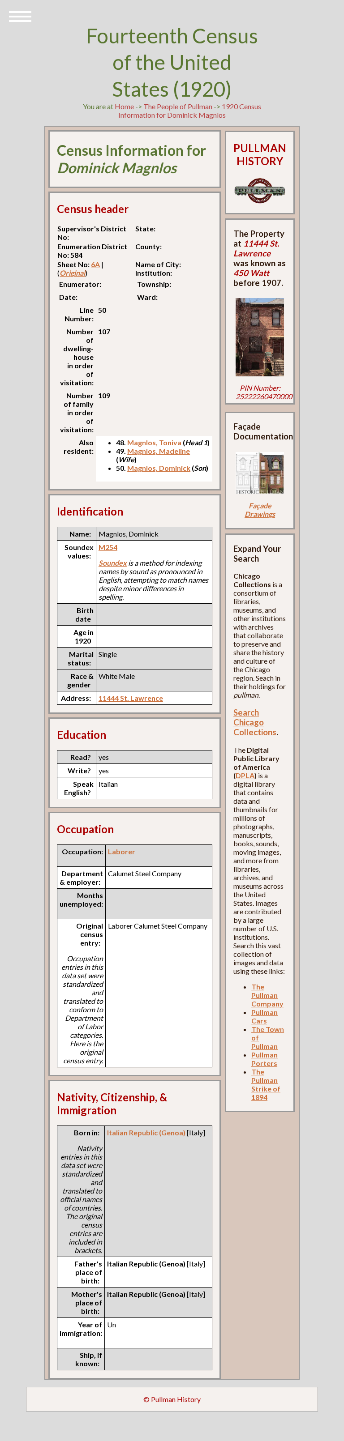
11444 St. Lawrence (131, 698)
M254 (108, 547)
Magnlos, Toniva (154, 442)
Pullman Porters (264, 1058)
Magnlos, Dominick (158, 468)
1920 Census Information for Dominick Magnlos (189, 110)
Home (124, 106)
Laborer (121, 851)
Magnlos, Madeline (158, 451)
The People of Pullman (177, 106)
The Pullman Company (267, 995)
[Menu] (20, 15)
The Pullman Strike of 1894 (265, 1084)
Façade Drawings (260, 509)
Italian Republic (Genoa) (146, 1132)
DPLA (245, 775)
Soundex (113, 562)
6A (95, 264)
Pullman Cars (264, 1016)
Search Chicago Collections (254, 722)
